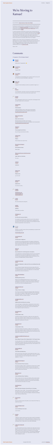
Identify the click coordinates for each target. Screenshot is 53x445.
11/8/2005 (16, 97)
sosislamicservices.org (19, 261)
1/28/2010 (16, 227)
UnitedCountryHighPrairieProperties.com (22, 336)
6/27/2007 (16, 136)
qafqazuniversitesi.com (19, 286)
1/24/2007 (16, 105)
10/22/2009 (17, 206)
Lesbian (16, 198)
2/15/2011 (16, 415)
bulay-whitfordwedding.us (19, 274)
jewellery (16, 205)
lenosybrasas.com (18, 311)
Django (20, 22)
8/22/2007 (16, 171)
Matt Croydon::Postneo (7, 3)
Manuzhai (16, 60)
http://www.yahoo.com (19, 194)
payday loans (17, 180)
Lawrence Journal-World (24, 27)
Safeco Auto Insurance (19, 115)
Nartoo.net (17, 248)
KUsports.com (32, 28)
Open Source (23, 22)
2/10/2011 (16, 406)
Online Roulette (17, 104)
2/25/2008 (16, 190)
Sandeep (16, 96)
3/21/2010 (16, 249)
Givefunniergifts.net (18, 348)
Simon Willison (17, 73)
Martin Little (17, 81)
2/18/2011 (16, 425)
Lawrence (17, 161)
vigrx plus (16, 414)
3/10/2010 (16, 237)
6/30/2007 (16, 154)
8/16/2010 (16, 337)
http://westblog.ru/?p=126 (19, 232)
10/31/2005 (16, 61)
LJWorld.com (23, 28)
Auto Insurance (17, 397)
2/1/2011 (16, 398)
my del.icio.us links (25, 44)
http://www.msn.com (18, 192)
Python (29, 22)
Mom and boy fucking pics (19, 144)
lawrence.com (27, 28)
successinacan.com (18, 236)
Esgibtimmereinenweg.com (19, 360)
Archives (43, 2)
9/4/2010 (16, 386)
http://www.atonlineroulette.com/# (21, 112)
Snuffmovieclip (17, 135)
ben (16, 88)
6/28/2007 (16, 145)
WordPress (48, 442)
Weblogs (31, 22)
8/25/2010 (16, 349)
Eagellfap (16, 189)
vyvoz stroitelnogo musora (19, 405)
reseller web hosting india (19, 424)
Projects (26, 22)
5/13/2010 (16, 300)
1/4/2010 (16, 215)
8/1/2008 (16, 199)
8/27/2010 (16, 374)
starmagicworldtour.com (19, 299)
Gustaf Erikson (17, 66)
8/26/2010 (16, 361)
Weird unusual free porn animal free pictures (22, 153)
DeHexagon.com (18, 214)
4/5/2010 (16, 262)
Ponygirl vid (17, 126)
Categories (48, 2)
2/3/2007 (16, 116)
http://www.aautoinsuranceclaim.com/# (22, 123)
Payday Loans (17, 170)
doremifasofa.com (18, 385)
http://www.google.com (19, 193)
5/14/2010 (16, 312)
